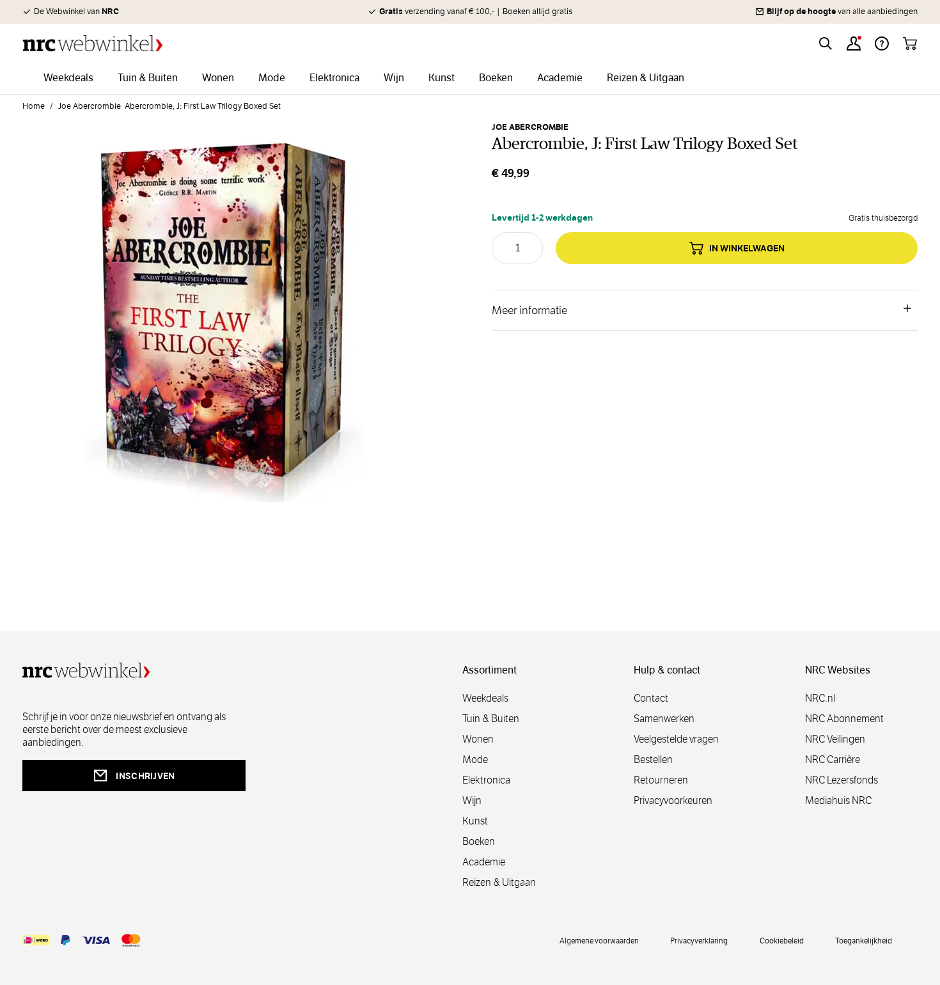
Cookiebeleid (782, 940)
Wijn (472, 800)
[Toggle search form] (825, 43)
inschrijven (145, 776)
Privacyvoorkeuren (673, 800)
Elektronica (486, 780)
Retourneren (661, 780)
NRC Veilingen (835, 739)
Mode (475, 759)
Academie (483, 862)
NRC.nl (820, 698)
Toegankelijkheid (863, 940)
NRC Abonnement (844, 718)
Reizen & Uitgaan (499, 882)
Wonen (478, 739)
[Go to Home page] (92, 43)
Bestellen (653, 759)
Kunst (475, 821)
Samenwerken (664, 718)
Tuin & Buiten (490, 718)
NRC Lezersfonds (841, 780)
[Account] (853, 43)
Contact (651, 698)
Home (33, 106)
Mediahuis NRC (838, 800)
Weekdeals (485, 698)
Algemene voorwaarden (599, 940)
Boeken (478, 841)
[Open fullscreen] (221, 318)
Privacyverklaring (699, 940)
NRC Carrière (832, 759)
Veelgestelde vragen (676, 739)
